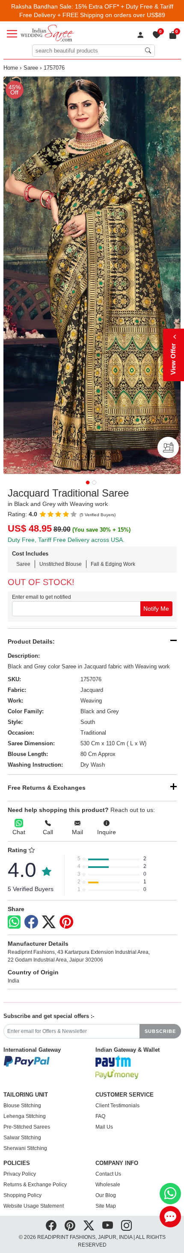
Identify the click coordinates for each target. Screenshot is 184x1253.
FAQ (100, 1116)
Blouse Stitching (22, 1106)
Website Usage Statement (33, 1206)
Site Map (105, 1206)
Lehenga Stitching (24, 1116)
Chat (18, 832)
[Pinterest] (66, 922)
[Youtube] (107, 1226)
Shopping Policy (22, 1195)
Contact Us (108, 1174)
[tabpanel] (92, 275)
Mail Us (104, 1127)
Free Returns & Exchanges (47, 787)
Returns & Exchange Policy (35, 1185)
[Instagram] (126, 1226)
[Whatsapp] (14, 922)
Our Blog (105, 1195)
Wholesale (107, 1185)
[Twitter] (49, 922)
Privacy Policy (19, 1174)
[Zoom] (92, 275)
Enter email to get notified (41, 597)
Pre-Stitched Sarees (26, 1127)
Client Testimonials (117, 1106)
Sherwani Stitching (25, 1148)
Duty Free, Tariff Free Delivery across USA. (66, 539)
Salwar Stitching (22, 1138)
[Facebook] (31, 922)
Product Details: (31, 641)
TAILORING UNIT (25, 1095)
